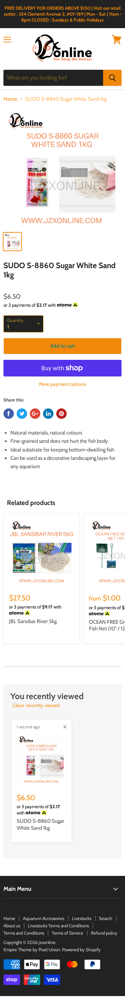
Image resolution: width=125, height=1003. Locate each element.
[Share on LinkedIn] (48, 413)
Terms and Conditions (23, 933)
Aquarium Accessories (43, 918)
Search (105, 918)
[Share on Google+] (35, 413)
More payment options (62, 384)
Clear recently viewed (36, 705)
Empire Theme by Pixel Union (31, 949)
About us (11, 925)
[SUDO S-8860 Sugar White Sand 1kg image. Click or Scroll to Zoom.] (62, 168)
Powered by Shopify (81, 949)
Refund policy (104, 933)
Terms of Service (67, 933)
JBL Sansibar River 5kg (33, 621)
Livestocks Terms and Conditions (58, 925)
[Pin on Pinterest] (61, 413)
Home (10, 99)
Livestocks (81, 918)
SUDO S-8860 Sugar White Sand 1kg (40, 824)
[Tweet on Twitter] (22, 413)
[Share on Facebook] (8, 413)
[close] (64, 726)
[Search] (112, 78)
